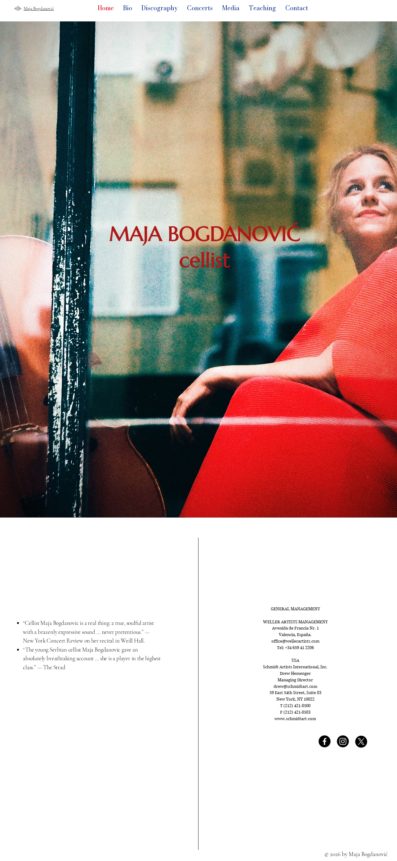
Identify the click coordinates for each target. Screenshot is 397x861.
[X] (361, 741)
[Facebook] (324, 741)
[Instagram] (343, 741)
